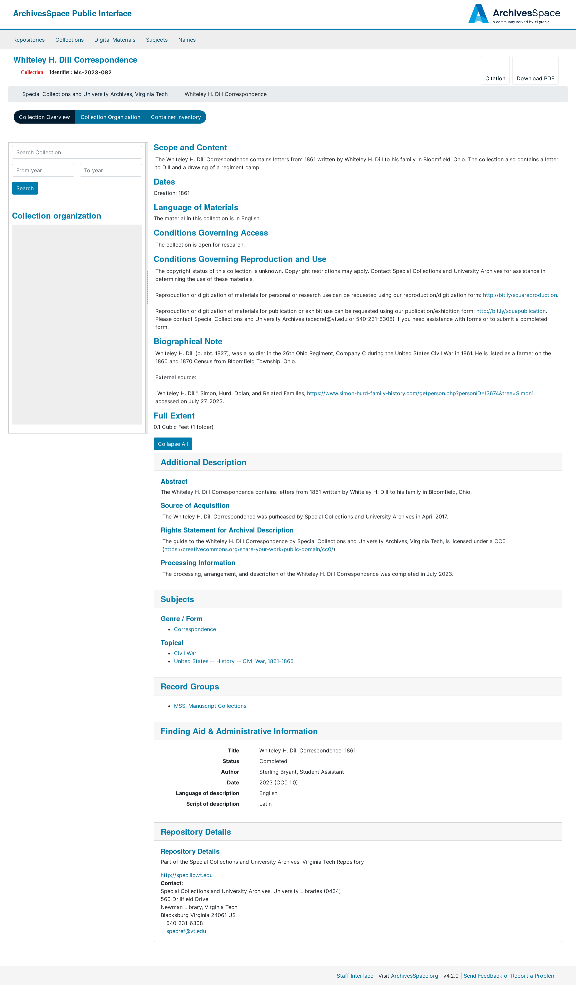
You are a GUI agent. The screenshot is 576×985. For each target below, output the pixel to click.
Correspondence (195, 629)
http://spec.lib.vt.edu (187, 875)
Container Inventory (176, 117)
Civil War (185, 653)
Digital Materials (114, 39)
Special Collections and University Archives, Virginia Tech (95, 94)
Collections (69, 39)
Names (187, 39)
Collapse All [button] (173, 444)
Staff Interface (355, 975)
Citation (495, 78)
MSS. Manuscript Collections (210, 705)
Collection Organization (110, 117)
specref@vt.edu (186, 931)
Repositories (29, 39)
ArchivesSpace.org (414, 975)
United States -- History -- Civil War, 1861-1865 (234, 661)
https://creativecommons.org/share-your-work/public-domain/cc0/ (248, 549)
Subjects (157, 39)
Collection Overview (44, 117)
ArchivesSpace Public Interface (72, 13)
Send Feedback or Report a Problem (510, 975)
